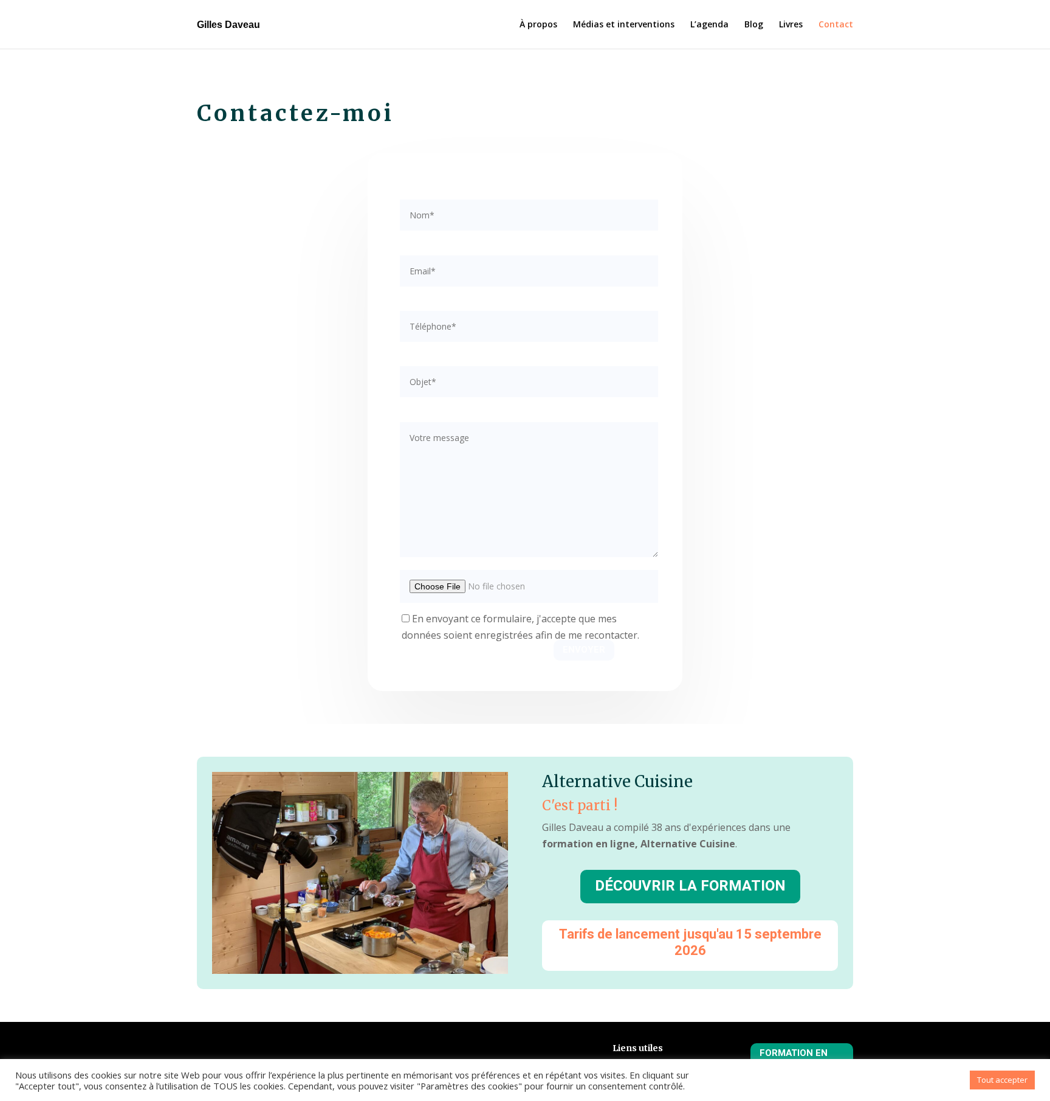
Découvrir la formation (690, 886)
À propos (538, 25)
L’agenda (709, 25)
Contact (835, 25)
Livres (791, 25)
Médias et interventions (623, 25)
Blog (753, 25)
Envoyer (584, 649)
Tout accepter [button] (1002, 1079)
